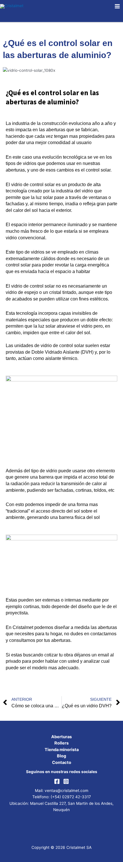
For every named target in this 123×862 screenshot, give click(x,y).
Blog (61, 756)
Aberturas (61, 736)
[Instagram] (66, 781)
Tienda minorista (62, 749)
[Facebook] (57, 781)
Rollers (61, 743)
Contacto (61, 762)
